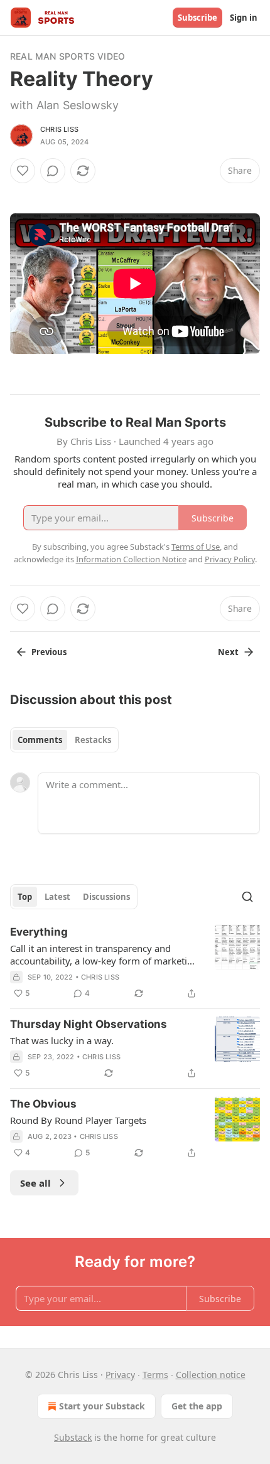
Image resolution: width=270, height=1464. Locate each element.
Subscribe (197, 17)
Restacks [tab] (93, 739)
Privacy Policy (230, 559)
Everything (39, 932)
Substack (73, 1437)
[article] (135, 962)
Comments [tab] (40, 739)
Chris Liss (59, 129)
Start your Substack (102, 1406)
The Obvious (43, 1104)
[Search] (247, 896)
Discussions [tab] (106, 896)
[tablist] (64, 739)
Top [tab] (25, 896)
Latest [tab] (57, 896)
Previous (49, 652)
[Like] (22, 170)
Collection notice (211, 1375)
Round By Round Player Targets (78, 1120)
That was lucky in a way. (62, 1040)
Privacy (120, 1375)
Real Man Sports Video (67, 56)
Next (228, 652)
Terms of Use (195, 546)
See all (35, 1183)
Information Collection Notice (131, 559)
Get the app (196, 1406)
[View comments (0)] (52, 170)
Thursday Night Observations (88, 1024)
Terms (155, 1375)
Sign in (243, 17)
